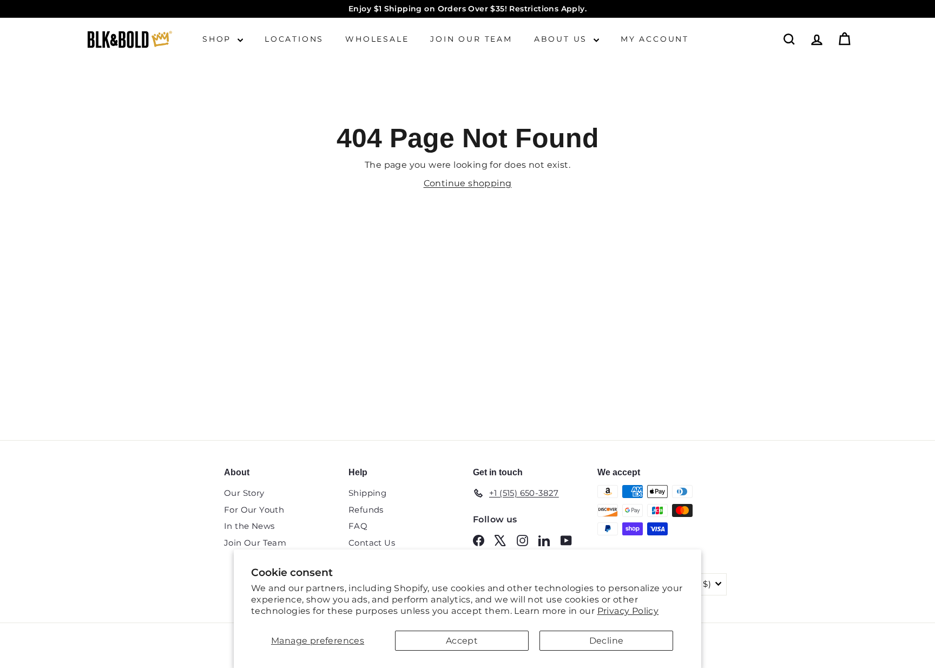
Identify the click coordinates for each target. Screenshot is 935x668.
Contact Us (371, 543)
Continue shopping (468, 183)
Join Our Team (471, 39)
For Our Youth (254, 510)
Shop (218, 39)
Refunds (366, 510)
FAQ (357, 526)
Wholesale (377, 39)
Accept (462, 641)
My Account (655, 39)
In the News (249, 526)
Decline (606, 641)
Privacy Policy (628, 611)
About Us (562, 39)
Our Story (244, 493)
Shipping (367, 493)
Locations (294, 39)
